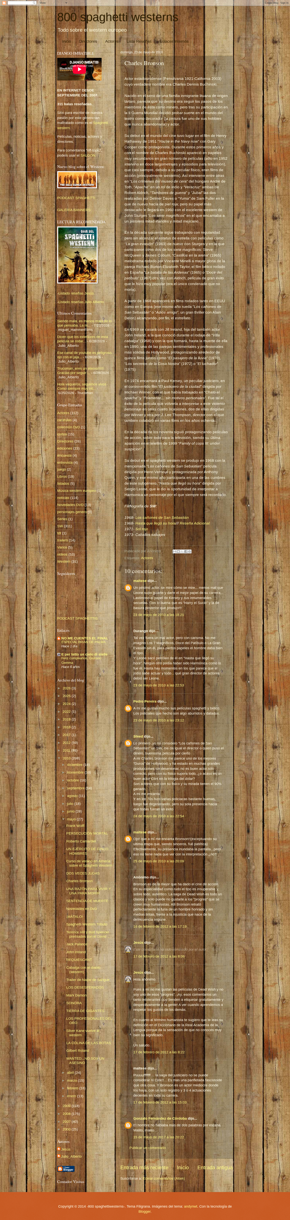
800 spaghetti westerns (117, 17)
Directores (88, 41)
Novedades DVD (70, 505)
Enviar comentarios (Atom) (164, 1178)
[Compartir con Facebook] (186, 551)
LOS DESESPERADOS (85, 987)
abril (71, 1072)
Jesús (138, 942)
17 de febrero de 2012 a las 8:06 (159, 956)
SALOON (87, 155)
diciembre (75, 765)
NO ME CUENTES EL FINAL (84, 638)
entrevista (65, 462)
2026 (67, 688)
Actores (112, 41)
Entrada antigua (215, 1167)
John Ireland (76, 952)
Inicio (66, 41)
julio (70, 804)
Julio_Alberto (71, 1156)
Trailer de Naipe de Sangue (87, 980)
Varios (62, 547)
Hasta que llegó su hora (155, 523)
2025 (67, 696)
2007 (67, 1121)
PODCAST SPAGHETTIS (77, 618)
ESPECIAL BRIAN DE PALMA (83, 642)
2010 (67, 758)
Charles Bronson (79, 881)
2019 (67, 719)
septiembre (76, 788)
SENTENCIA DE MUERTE (87, 901)
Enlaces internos (174, 41)
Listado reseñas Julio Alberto (81, 302)
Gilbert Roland (77, 1050)
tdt (59, 533)
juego (61, 469)
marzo (72, 1080)
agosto (73, 796)
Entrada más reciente (144, 1167)
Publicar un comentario (147, 1148)
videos (62, 554)
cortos (62, 434)
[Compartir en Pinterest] (190, 551)
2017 (67, 735)
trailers (62, 540)
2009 (67, 1106)
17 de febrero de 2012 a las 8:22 (159, 1052)
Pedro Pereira (144, 701)
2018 (67, 727)
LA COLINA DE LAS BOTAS (88, 1043)
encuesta (64, 455)
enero (72, 1096)
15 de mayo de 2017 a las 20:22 (158, 1137)
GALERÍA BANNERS (74, 210)
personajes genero (72, 512)
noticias (63, 498)
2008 (67, 1114)
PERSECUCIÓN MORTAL (87, 833)
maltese (140, 581)
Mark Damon (76, 995)
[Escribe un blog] (178, 551)
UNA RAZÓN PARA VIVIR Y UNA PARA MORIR (88, 891)
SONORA (74, 1003)
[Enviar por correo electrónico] (175, 551)
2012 (67, 743)
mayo (72, 819)
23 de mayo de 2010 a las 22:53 (158, 685)
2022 (67, 711)
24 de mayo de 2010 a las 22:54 (158, 816)
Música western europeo (76, 491)
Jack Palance (76, 944)
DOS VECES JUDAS (83, 873)
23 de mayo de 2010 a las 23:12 (158, 720)
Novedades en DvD (81, 909)
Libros (62, 476)
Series (62, 519)
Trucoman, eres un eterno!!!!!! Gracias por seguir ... (80, 370)
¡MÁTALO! (74, 916)
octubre (73, 780)
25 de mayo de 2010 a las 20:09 (158, 861)
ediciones (64, 448)
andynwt (190, 1206)
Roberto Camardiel (81, 841)
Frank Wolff (75, 826)
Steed (138, 736)
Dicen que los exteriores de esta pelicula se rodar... (82, 339)
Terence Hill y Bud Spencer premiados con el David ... (88, 934)
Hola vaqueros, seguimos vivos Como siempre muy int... (81, 386)
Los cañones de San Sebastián (162, 517)
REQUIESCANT (79, 960)
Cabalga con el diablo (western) (83, 969)
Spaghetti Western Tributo (86, 924)
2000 (67, 1129)
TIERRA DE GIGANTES (85, 1011)
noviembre (76, 772)
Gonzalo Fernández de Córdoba (160, 1118)
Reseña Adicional (195, 523)
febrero (73, 1088)
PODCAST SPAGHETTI (76, 198)
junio (71, 811)
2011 (67, 750)
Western (63, 561)
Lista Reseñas (139, 41)
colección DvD (68, 427)
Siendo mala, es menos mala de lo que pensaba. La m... (84, 323)
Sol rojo (141, 529)
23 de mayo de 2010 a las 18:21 (158, 615)
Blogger (144, 1211)
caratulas (64, 420)
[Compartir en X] (182, 551)
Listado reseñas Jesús (76, 293)
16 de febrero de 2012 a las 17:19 (160, 926)
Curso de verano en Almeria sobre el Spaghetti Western (89, 863)
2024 (67, 704)
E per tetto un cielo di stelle (84, 654)
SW (60, 526)
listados (63, 483)
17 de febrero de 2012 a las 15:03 (160, 1102)
